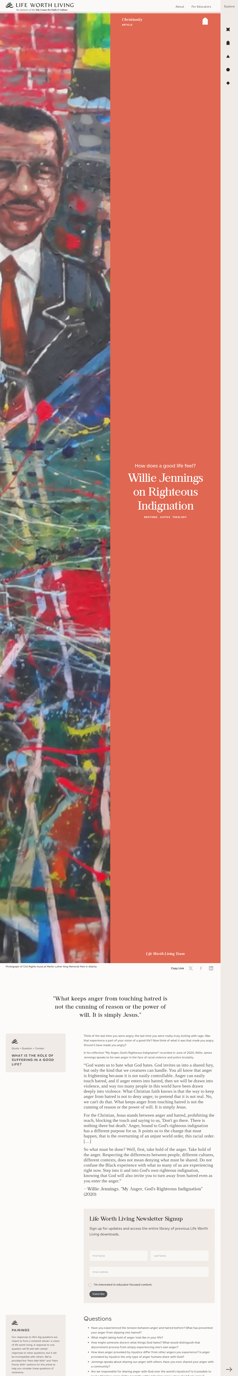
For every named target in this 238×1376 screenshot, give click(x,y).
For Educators (201, 6)
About (180, 6)
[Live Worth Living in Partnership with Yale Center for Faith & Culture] (40, 7)
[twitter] (190, 968)
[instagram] (211, 968)
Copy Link (177, 968)
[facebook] (201, 968)
